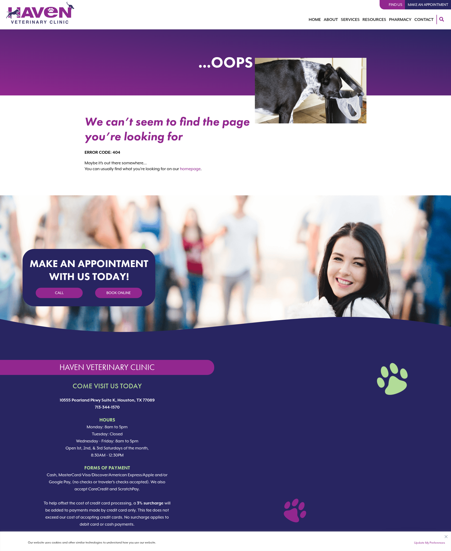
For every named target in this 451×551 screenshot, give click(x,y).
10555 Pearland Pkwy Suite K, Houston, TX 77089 (107, 400)
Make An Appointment (428, 5)
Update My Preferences (429, 542)
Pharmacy (400, 19)
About (331, 19)
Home (315, 19)
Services (350, 19)
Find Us (395, 5)
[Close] (446, 535)
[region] (225, 541)
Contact (424, 19)
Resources (374, 19)
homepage (190, 168)
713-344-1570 (107, 407)
